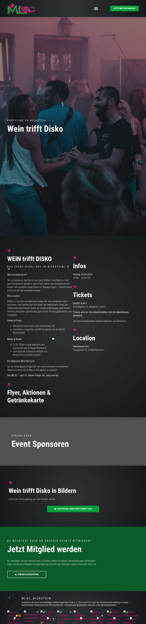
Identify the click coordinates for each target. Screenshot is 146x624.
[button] (96, 8)
